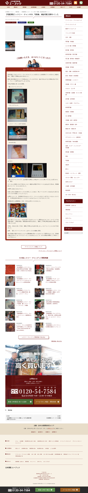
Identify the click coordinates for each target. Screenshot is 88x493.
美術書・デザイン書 (71, 84)
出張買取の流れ (25, 448)
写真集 (67, 160)
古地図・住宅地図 (70, 186)
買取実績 (24, 7)
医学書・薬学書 (70, 50)
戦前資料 (68, 190)
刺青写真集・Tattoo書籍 (72, 141)
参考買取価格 (33, 7)
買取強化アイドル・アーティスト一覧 (71, 454)
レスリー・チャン (11, 22)
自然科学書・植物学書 (71, 63)
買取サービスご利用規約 (54, 441)
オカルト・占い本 (70, 88)
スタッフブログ (70, 222)
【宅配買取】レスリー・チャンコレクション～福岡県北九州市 (23, 315)
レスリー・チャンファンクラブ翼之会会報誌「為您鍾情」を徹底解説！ (53, 269)
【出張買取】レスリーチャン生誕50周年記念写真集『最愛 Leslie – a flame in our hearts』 (24, 269)
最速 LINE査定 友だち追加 (17, 402)
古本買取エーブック (9, 11)
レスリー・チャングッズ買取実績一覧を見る (33, 337)
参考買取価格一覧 (58, 454)
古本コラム (68, 218)
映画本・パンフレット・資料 (73, 173)
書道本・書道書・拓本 (71, 124)
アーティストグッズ (71, 24)
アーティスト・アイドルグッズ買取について (50, 251)
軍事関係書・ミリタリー (72, 80)
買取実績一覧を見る (56, 341)
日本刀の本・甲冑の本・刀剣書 (74, 133)
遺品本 (67, 164)
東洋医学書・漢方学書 (71, 54)
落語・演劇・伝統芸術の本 (72, 71)
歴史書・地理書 (70, 152)
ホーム (16, 441)
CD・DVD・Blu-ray (71, 194)
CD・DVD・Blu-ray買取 (48, 454)
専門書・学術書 (70, 41)
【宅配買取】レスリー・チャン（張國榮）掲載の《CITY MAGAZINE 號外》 (53, 292)
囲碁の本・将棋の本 (71, 128)
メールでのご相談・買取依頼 (46, 402)
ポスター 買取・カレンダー (73, 177)
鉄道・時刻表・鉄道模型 (72, 75)
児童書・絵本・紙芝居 (71, 120)
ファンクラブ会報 (70, 33)
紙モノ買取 (39, 454)
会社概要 (79, 7)
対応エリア (63, 7)
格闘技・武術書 (70, 111)
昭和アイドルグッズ (71, 28)
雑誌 (67, 156)
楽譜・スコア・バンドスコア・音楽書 (74, 146)
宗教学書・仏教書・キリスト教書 (74, 93)
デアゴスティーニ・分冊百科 (73, 137)
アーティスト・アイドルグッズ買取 (22, 454)
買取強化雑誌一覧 (19, 456)
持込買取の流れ (40, 448)
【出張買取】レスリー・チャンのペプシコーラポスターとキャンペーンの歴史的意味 (23, 280)
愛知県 (33, 432)
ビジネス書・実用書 (71, 45)
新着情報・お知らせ (71, 205)
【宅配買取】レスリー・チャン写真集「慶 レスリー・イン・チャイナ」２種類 (23, 303)
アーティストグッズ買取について (33, 246)
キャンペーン (69, 214)
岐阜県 (40, 432)
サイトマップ (18, 443)
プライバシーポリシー (77, 441)
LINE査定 (43, 7)
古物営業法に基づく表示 (42, 441)
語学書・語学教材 (70, 99)
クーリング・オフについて (65, 441)
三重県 (47, 432)
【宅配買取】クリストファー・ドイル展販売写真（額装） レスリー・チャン (23, 292)
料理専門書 (68, 107)
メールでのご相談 (69, 490)
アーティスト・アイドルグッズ (74, 20)
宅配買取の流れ (32, 448)
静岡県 (54, 432)
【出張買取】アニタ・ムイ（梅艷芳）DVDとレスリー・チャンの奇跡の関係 (53, 280)
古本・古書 (68, 37)
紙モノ (67, 169)
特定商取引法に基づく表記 (30, 441)
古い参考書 (68, 116)
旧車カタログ (69, 181)
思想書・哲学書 (70, 67)
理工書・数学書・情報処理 (72, 58)
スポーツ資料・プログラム (72, 103)
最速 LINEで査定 (44, 490)
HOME (8, 7)
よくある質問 (53, 448)
